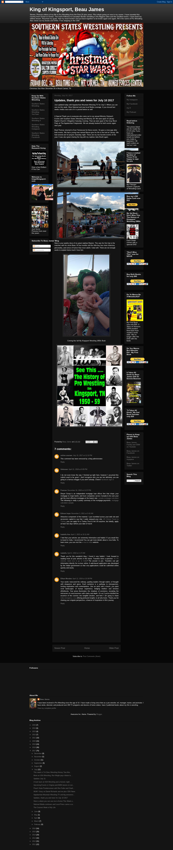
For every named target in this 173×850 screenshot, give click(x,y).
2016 (34, 828)
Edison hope (66, 513)
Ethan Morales (66, 579)
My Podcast (131, 112)
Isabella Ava (65, 534)
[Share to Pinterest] (96, 442)
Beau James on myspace (133, 458)
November (38, 757)
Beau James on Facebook (133, 452)
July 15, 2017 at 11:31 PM (82, 455)
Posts (37, 246)
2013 (34, 838)
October (37, 760)
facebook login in (107, 480)
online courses (66, 455)
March (36, 821)
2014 (34, 835)
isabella (64, 553)
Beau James (45, 699)
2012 (34, 841)
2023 (34, 731)
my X (129, 108)
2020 (34, 741)
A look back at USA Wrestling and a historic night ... (53, 782)
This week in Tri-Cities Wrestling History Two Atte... (52, 772)
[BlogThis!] (89, 442)
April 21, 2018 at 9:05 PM (78, 469)
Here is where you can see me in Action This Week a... (54, 801)
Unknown (64, 469)
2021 (34, 738)
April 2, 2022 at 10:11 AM (80, 534)
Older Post (114, 648)
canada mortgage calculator (108, 498)
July (36, 769)
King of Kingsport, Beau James (67, 9)
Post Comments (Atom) (91, 656)
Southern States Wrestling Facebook (38, 135)
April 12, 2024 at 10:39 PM (82, 579)
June (36, 811)
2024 (34, 728)
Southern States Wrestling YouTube (38, 112)
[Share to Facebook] (94, 442)
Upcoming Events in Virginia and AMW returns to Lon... (54, 785)
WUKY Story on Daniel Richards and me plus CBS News (54, 791)
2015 (34, 832)
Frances (64, 490)
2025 (34, 725)
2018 (34, 747)
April (36, 818)
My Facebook (132, 104)
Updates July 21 (39, 779)
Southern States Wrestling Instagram (38, 127)
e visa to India (87, 542)
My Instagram (132, 100)
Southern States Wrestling (38, 105)
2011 (34, 844)
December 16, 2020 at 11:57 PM (79, 490)
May (36, 815)
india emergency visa (68, 598)
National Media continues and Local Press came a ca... (54, 804)
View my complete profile (46, 708)
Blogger (99, 714)
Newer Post (59, 648)
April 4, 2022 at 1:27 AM (76, 553)
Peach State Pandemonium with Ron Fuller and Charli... (54, 788)
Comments (39, 250)
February (37, 824)
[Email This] (86, 442)
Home (87, 648)
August (37, 766)
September (38, 763)
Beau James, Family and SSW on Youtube (133, 444)
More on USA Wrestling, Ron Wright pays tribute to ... (53, 775)
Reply (63, 462)
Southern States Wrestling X (38, 119)
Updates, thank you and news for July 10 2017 (51, 798)
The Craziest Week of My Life (44, 807)
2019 (34, 744)
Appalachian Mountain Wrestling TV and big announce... (54, 795)
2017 (34, 751)
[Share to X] (91, 442)
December (38, 753)
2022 (34, 735)
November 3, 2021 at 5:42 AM (82, 513)
